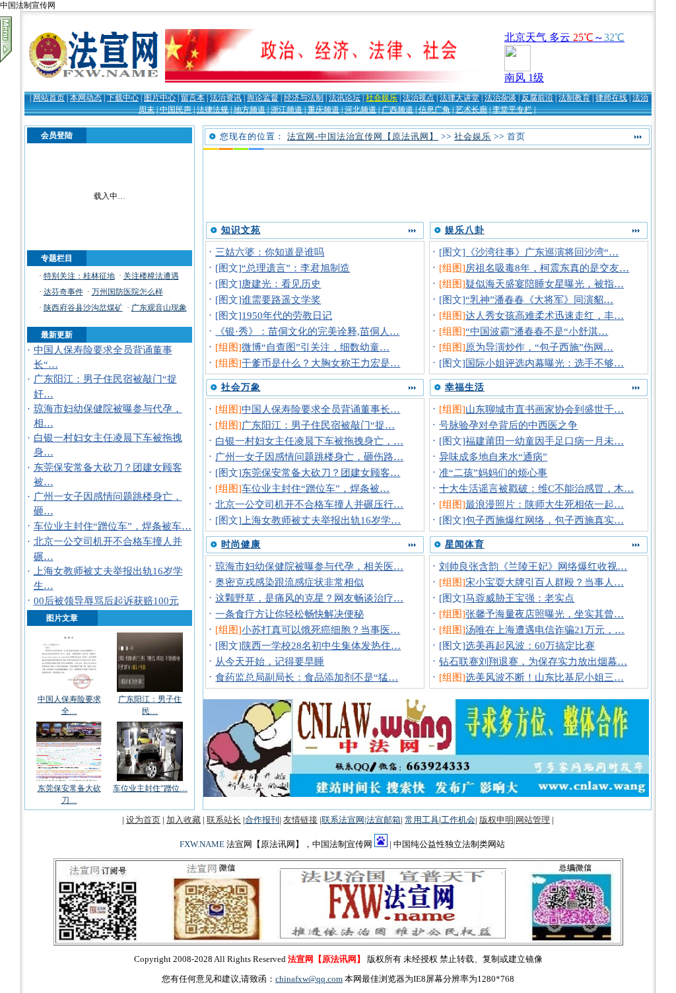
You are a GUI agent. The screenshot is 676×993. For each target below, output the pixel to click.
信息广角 (434, 109)
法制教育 (574, 97)
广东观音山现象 (159, 307)
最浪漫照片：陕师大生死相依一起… (544, 504)
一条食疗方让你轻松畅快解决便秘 (289, 614)
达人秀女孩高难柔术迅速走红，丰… (544, 315)
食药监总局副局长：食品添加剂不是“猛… (306, 677)
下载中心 (123, 97)
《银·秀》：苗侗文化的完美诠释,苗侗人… (307, 331)
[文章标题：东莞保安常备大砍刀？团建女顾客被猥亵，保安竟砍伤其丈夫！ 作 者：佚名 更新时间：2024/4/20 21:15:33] (69, 779)
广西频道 (397, 109)
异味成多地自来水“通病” (493, 457)
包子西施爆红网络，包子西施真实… (544, 520)
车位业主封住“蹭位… (150, 788)
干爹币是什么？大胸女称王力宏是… (321, 363)
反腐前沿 (537, 97)
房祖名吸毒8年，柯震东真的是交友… (547, 268)
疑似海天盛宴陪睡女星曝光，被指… (544, 284)
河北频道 (360, 109)
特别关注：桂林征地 (79, 276)
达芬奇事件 (63, 291)
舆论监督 (263, 97)
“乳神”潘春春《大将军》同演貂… (539, 299)
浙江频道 (286, 109)
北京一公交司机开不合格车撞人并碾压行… (309, 504)
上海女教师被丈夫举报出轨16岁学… (321, 520)
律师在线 (611, 97)
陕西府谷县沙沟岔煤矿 (83, 307)
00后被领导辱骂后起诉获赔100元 (106, 601)
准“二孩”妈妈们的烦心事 (493, 472)
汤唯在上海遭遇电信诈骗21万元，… (545, 630)
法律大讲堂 (459, 97)
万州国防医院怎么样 (127, 291)
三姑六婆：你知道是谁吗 (269, 252)
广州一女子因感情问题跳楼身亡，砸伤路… (309, 457)
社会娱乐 (381, 97)
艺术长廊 (471, 109)
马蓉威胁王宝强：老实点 (519, 598)
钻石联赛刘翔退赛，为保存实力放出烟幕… (533, 661)
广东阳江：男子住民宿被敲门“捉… (318, 425)
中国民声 (175, 109)
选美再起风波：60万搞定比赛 (530, 645)
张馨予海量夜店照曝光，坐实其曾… (544, 614)
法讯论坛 (344, 97)
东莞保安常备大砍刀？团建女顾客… (321, 472)
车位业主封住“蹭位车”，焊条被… (315, 488)
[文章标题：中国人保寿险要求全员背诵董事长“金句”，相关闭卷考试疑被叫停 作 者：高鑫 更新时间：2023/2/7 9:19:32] (69, 690)
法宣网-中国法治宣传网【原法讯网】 (362, 136)
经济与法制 (303, 97)
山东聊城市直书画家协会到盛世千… (544, 409)
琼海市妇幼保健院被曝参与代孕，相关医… (309, 566)
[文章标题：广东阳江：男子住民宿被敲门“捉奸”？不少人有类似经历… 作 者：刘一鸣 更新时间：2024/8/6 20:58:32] (150, 690)
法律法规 (212, 109)
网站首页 (49, 97)
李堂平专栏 (512, 109)
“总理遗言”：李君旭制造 (296, 268)
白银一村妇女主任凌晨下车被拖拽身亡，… (309, 441)
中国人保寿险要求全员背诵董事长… (321, 409)
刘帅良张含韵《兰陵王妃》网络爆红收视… (533, 566)
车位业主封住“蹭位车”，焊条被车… (112, 526)
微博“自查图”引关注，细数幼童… (315, 347)
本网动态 (86, 97)
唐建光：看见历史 (281, 284)
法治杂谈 (500, 97)
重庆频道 (323, 109)
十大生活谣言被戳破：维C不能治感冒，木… (536, 488)
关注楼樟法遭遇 (151, 276)
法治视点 (418, 97)
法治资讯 (226, 97)
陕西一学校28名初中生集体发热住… (321, 645)
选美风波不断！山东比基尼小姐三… (544, 677)
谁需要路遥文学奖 (281, 299)
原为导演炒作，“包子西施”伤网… (539, 347)
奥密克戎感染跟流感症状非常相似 (289, 582)
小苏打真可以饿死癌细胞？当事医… (321, 630)
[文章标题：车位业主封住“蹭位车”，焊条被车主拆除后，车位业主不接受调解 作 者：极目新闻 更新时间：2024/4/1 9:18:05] (150, 779)
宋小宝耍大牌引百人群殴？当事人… (544, 582)
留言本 (193, 97)
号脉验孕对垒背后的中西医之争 (508, 425)
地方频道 (249, 109)
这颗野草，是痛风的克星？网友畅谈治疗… (309, 598)
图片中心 (160, 97)
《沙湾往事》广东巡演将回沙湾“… (542, 252)
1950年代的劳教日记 (287, 315)
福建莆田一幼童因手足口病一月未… (544, 441)
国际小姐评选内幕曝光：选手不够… (544, 363)
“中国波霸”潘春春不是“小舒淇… (536, 331)
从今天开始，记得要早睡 (269, 661)
